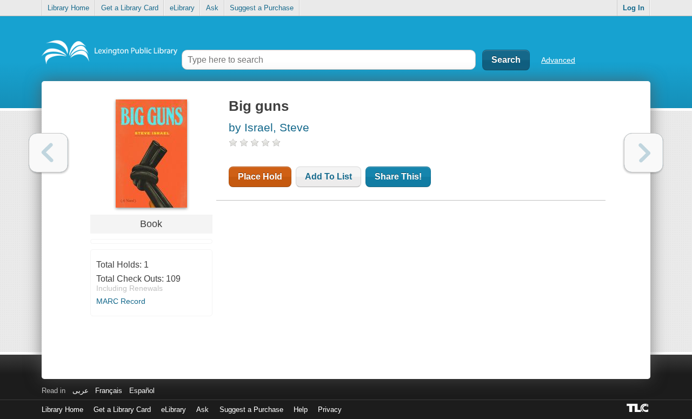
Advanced (558, 60)
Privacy (330, 409)
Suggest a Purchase (262, 8)
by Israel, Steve (269, 127)
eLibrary (182, 8)
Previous (48, 152)
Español (142, 391)
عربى (80, 391)
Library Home (68, 8)
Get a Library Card (129, 8)
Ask (212, 8)
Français (108, 391)
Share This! (398, 176)
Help (301, 409)
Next (643, 152)
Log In (633, 8)
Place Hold (260, 176)
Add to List (328, 176)
